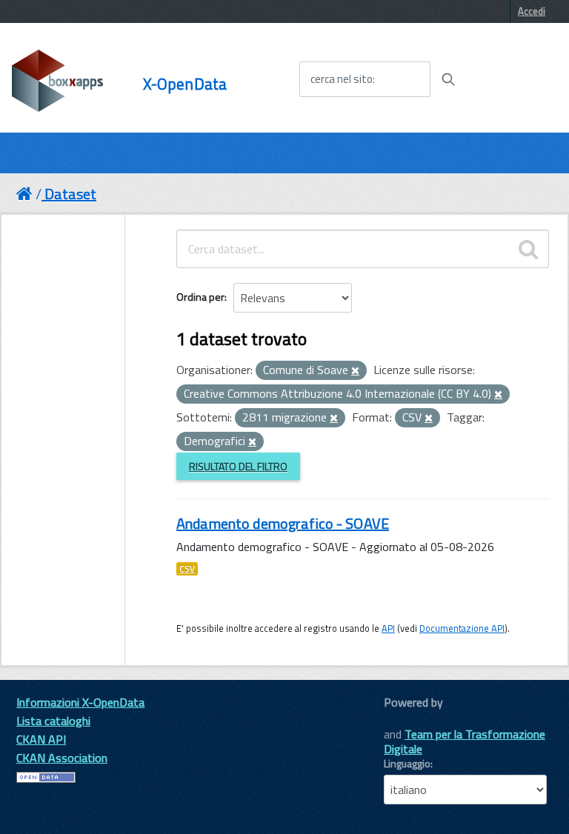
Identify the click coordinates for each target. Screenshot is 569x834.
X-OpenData (185, 84)
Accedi (531, 11)
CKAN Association (61, 758)
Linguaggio (407, 763)
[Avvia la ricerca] (448, 79)
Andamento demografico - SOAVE (282, 523)
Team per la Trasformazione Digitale (464, 741)
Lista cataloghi (53, 721)
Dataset (70, 193)
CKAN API (41, 739)
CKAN (409, 719)
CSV (187, 569)
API (388, 628)
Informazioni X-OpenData (80, 702)
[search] (528, 249)
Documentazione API (462, 628)
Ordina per (200, 296)
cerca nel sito (341, 79)
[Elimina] (355, 371)
